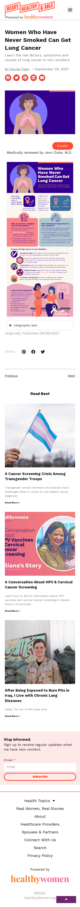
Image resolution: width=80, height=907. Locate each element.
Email (8, 760)
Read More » (12, 502)
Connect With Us (40, 839)
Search (40, 847)
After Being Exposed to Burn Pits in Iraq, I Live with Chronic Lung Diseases (37, 695)
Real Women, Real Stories (40, 808)
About (40, 816)
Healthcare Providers (40, 824)
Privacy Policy (40, 855)
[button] (70, 10)
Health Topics (37, 800)
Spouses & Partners (40, 832)
